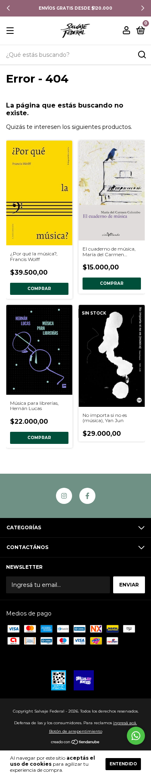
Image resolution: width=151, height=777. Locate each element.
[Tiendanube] (75, 742)
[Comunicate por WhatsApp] (136, 736)
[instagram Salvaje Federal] (64, 496)
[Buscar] (141, 55)
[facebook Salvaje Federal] (87, 496)
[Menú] (11, 31)
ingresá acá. (125, 722)
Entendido (123, 764)
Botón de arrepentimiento (75, 731)
